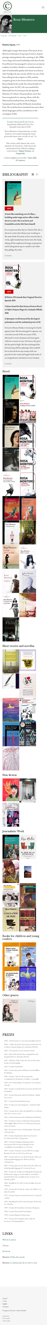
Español (4, 1298)
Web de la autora (9, 1239)
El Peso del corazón (17, 1257)
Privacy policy (6, 1318)
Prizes (20, 35)
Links (24, 35)
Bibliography (13, 35)
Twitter (5, 1245)
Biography (4, 35)
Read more (8, 256)
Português (5, 1306)
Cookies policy (6, 1321)
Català (4, 1301)
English (4, 1304)
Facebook (6, 1251)
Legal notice (5, 1316)
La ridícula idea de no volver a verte (23, 1262)
